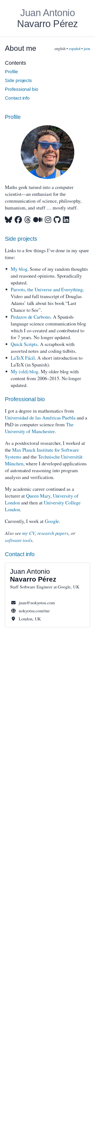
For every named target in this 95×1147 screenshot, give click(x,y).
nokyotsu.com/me (34, 611)
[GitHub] (57, 219)
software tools (18, 540)
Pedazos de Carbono (30, 316)
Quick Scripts (24, 344)
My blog (19, 269)
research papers (52, 533)
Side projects (18, 80)
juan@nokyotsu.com (37, 602)
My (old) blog (24, 371)
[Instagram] (48, 219)
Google (52, 521)
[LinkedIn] (66, 219)
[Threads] (27, 219)
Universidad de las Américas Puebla (40, 417)
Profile (11, 71)
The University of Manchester (39, 428)
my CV (28, 533)
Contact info (17, 98)
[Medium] (37, 219)
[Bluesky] (8, 219)
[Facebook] (18, 219)
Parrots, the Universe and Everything (47, 289)
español (75, 48)
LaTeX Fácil (23, 358)
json (87, 48)
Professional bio (21, 89)
